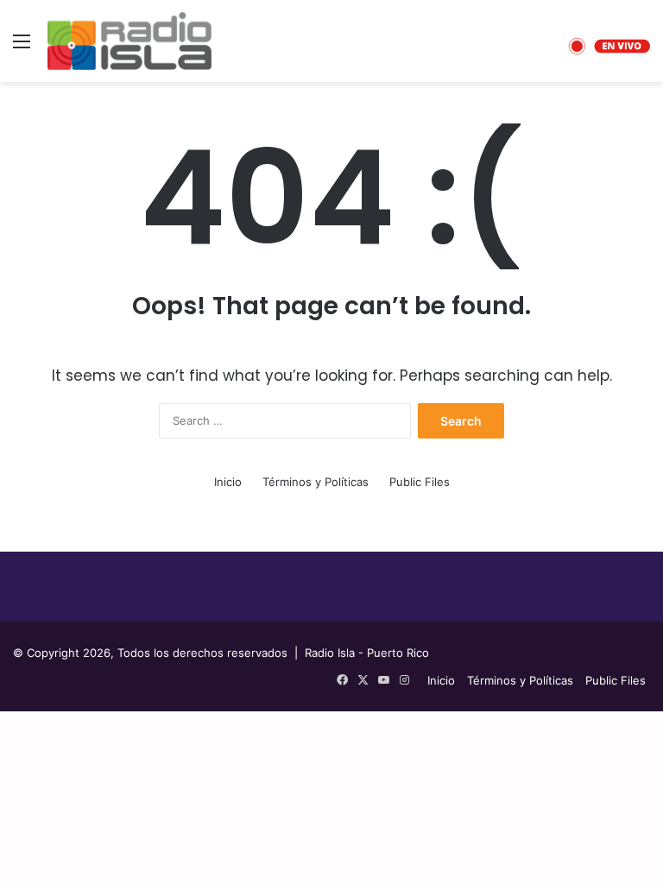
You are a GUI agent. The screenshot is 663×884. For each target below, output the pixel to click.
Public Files (419, 482)
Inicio (228, 482)
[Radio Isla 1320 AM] (129, 41)
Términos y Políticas (315, 482)
